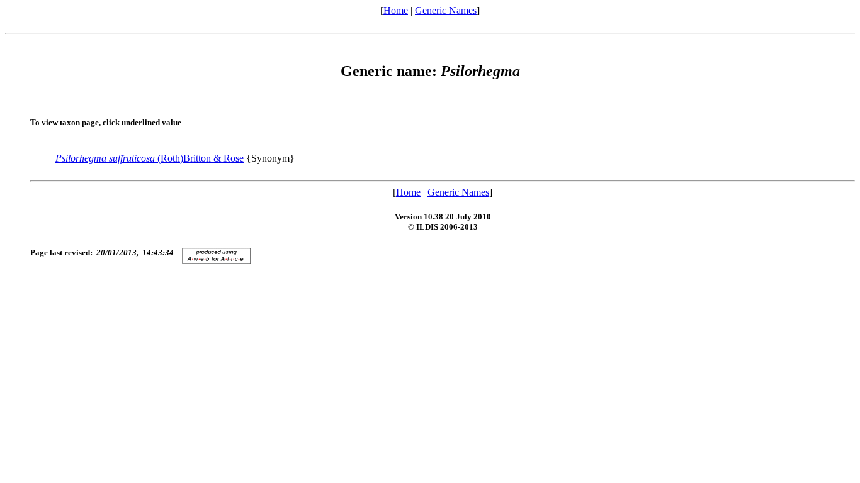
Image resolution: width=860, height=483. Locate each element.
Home (395, 10)
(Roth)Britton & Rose (149, 158)
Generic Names (446, 10)
